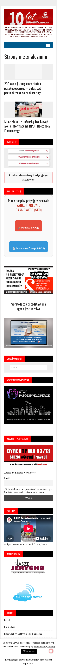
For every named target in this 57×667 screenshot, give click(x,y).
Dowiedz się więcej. (44, 646)
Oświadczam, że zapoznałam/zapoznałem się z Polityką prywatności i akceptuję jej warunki (28, 491)
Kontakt (7, 620)
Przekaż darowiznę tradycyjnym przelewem (28, 177)
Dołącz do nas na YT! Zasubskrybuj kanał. (26, 544)
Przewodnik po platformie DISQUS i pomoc (23, 634)
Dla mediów (9, 627)
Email (7, 478)
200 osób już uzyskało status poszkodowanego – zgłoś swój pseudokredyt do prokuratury (23, 88)
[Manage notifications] (51, 651)
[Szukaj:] (28, 367)
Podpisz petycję (30, 227)
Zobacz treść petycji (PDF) (30, 248)
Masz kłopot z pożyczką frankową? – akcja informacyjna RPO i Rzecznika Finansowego (27, 126)
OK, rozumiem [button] (29, 651)
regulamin (28, 663)
